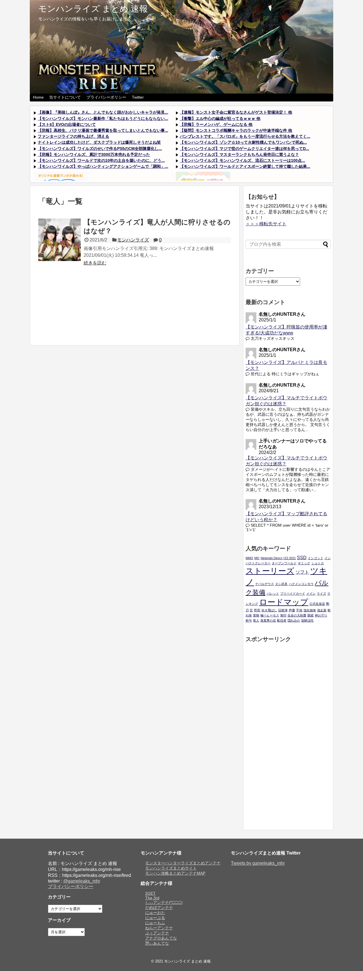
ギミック (304, 563)
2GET (150, 893)
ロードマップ (283, 602)
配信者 (281, 620)
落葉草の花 (268, 620)
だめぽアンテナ (159, 907)
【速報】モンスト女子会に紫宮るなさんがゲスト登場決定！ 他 (236, 112)
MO (256, 558)
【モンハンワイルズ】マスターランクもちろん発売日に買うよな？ (239, 154)
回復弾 (283, 610)
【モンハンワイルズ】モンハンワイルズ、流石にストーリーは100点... (242, 160)
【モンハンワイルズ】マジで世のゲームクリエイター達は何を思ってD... (244, 148)
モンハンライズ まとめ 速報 (93, 8)
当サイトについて (65, 97)
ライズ (321, 593)
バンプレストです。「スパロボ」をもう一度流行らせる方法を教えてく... (245, 136)
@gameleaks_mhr (81, 881)
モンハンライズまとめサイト (171, 868)
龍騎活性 (307, 620)
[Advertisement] (134, 308)
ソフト (302, 571)
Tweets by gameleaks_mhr (258, 863)
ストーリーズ (270, 571)
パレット (273, 593)
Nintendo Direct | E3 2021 (278, 558)
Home (38, 97)
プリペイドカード (292, 593)
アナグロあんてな (161, 938)
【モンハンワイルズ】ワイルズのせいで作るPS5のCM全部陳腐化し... (100, 148)
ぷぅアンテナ (157, 933)
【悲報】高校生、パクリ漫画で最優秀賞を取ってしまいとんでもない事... (103, 130)
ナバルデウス (264, 584)
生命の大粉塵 (297, 615)
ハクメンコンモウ (301, 584)
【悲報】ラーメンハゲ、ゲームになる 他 (216, 124)
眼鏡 (310, 615)
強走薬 (321, 610)
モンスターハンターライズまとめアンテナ (183, 863)
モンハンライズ (133, 240)
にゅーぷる (155, 917)
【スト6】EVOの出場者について (67, 124)
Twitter (138, 97)
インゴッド (315, 558)
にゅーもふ (155, 923)
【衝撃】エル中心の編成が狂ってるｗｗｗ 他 (220, 118)
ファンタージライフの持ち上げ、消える (73, 136)
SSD (302, 557)
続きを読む (95, 262)
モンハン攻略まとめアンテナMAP (175, 873)
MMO (249, 558)
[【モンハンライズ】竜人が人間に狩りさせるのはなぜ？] (59, 240)
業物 (256, 615)
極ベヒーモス (269, 615)
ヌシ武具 (281, 584)
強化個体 (309, 610)
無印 (283, 615)
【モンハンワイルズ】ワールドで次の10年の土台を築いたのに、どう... (101, 160)
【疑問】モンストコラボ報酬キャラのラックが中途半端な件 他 (236, 130)
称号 (249, 620)
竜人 (256, 620)
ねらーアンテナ (159, 928)
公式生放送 (317, 603)
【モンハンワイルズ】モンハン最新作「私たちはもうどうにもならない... (103, 118)
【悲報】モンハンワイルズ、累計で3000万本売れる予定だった (94, 154)
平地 (299, 610)
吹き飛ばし (269, 610)
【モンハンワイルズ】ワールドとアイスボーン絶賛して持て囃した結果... (245, 166)
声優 (292, 610)
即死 (257, 610)
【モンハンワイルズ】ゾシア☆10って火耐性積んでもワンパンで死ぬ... (243, 142)
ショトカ (317, 563)
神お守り (321, 615)
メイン (311, 593)
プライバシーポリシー (106, 97)
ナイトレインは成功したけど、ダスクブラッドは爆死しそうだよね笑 (99, 142)
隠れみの (294, 620)
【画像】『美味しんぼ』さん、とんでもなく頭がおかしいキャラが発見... (103, 112)
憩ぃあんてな (157, 943)
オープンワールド (284, 563)
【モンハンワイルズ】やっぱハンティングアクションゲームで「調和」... (103, 166)
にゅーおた (155, 912)
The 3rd (152, 898)
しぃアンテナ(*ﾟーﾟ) (164, 902)
